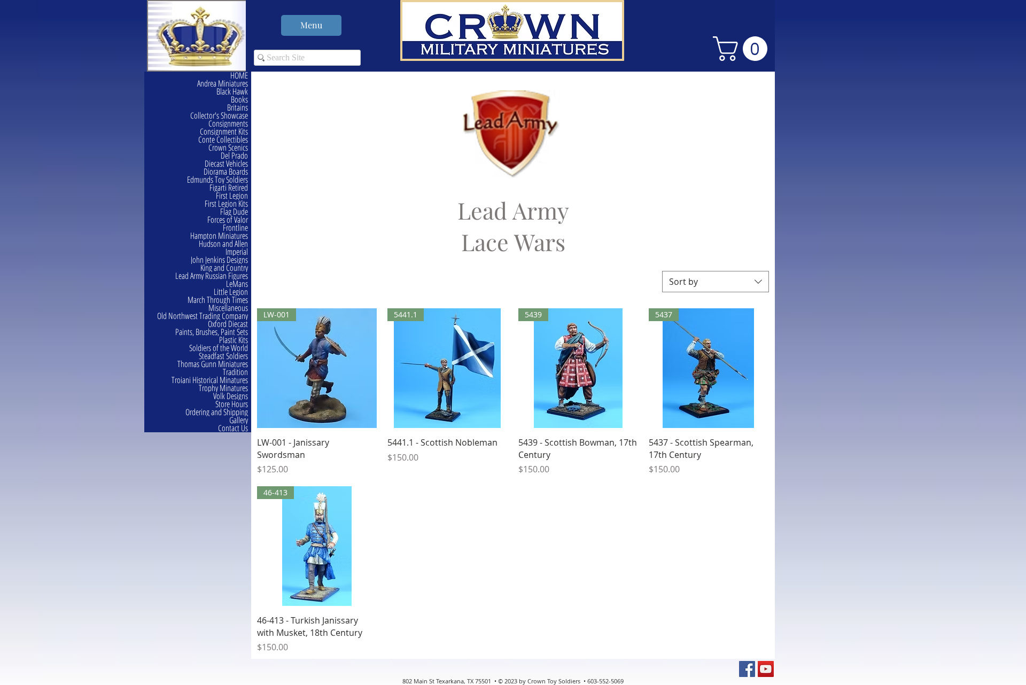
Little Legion (231, 292)
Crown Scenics (228, 148)
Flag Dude (234, 212)
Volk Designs (230, 396)
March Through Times (218, 300)
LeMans (237, 284)
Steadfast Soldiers (223, 356)
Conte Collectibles (223, 140)
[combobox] (715, 281)
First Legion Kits (226, 204)
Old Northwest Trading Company (202, 316)
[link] (743, 48)
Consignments (228, 124)
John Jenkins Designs (219, 260)
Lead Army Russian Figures (211, 276)
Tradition (235, 372)
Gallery (238, 420)
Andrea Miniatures (222, 84)
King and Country (224, 268)
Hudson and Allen (223, 244)
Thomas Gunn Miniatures (212, 364)
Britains (237, 108)
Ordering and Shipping (216, 412)
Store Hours (231, 404)
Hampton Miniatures (219, 236)
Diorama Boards (226, 172)
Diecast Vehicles (226, 164)
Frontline (235, 228)
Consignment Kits (224, 132)
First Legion (232, 196)
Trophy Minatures (223, 388)
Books (239, 100)
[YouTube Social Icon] (766, 669)
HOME (239, 76)
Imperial (237, 252)
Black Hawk (232, 92)
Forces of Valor (227, 220)
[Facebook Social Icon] (747, 669)
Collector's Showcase (219, 116)
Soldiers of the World (218, 348)
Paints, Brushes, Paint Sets (211, 332)
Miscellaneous (228, 308)
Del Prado (234, 156)
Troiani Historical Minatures (210, 380)
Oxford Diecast (228, 324)
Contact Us (233, 428)
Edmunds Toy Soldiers (217, 180)
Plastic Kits (233, 340)
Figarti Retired (228, 188)
